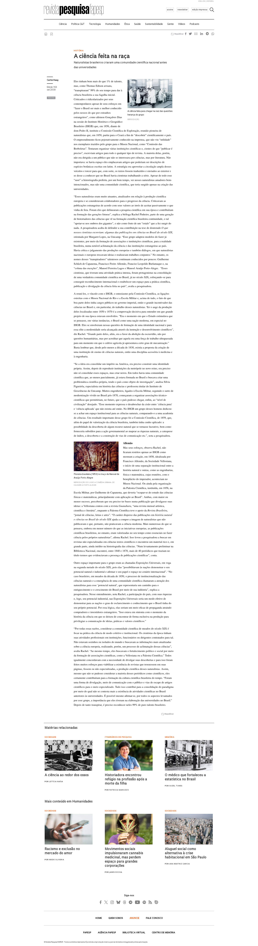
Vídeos (181, 24)
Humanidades (112, 24)
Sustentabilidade (154, 24)
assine (170, 10)
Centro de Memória (163, 933)
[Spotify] (144, 902)
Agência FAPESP (107, 933)
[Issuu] (155, 902)
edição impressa (199, 10)
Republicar (178, 34)
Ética (127, 24)
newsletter (183, 10)
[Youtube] (137, 902)
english (201, 1)
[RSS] (149, 902)
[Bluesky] (118, 902)
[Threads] (124, 902)
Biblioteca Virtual (134, 933)
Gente (170, 24)
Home (98, 918)
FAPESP (87, 933)
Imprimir (46, 34)
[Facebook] (101, 902)
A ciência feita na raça (102, 56)
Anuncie (135, 918)
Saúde (137, 24)
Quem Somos (116, 918)
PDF (51, 34)
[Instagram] (112, 902)
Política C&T (78, 24)
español (210, 1)
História (51, 98)
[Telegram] (130, 902)
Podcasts (194, 24)
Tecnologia (95, 24)
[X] (106, 902)
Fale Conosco (154, 918)
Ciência (63, 24)
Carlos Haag (52, 80)
